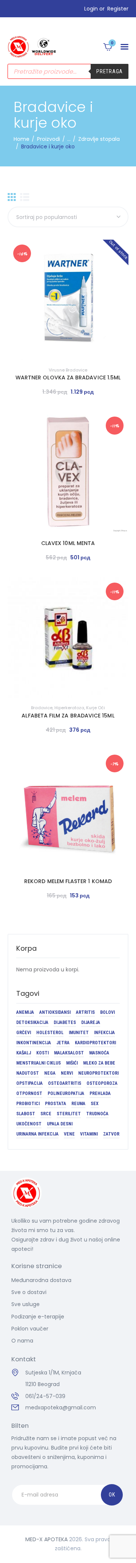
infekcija (104, 1032)
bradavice (42, 708)
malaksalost (69, 1053)
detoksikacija (32, 1022)
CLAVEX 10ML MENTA (68, 543)
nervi (67, 1073)
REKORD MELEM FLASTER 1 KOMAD (68, 881)
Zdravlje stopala (99, 139)
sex (95, 1103)
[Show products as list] (24, 197)
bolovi (107, 1012)
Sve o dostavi (28, 1292)
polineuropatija (66, 1093)
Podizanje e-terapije (37, 1316)
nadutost (27, 1073)
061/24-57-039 (45, 1396)
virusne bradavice (68, 370)
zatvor (111, 1134)
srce (45, 1113)
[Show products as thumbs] (12, 197)
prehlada (100, 1093)
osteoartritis (64, 1083)
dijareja (90, 1022)
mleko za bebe (99, 1063)
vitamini (89, 1134)
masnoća (99, 1053)
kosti (42, 1053)
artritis (85, 1012)
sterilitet (69, 1113)
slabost (25, 1113)
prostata (55, 1103)
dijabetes (65, 1022)
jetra (63, 1042)
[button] (124, 47)
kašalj (23, 1053)
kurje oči (95, 708)
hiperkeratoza (69, 708)
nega (50, 1073)
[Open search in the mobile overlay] (68, 71)
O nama (22, 1340)
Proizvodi (48, 139)
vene (69, 1134)
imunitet (79, 1032)
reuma (78, 1103)
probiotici (28, 1103)
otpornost (29, 1093)
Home (21, 139)
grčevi (23, 1032)
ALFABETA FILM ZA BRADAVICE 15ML (68, 715)
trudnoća (97, 1113)
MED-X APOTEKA (46, 1539)
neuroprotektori (98, 1073)
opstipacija (29, 1083)
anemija (25, 1012)
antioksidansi (55, 1012)
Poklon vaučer (29, 1328)
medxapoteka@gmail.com (60, 1407)
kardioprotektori (95, 1042)
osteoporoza (102, 1083)
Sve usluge (25, 1304)
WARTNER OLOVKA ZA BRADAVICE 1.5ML (68, 377)
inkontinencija (33, 1042)
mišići (72, 1063)
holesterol (49, 1032)
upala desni (60, 1124)
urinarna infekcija (37, 1134)
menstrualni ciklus (38, 1063)
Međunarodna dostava (41, 1280)
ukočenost (29, 1124)
